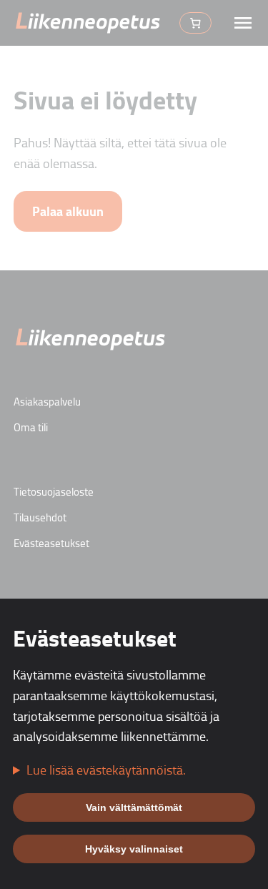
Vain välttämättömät (134, 807)
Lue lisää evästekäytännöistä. (106, 769)
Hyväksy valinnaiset (134, 849)
